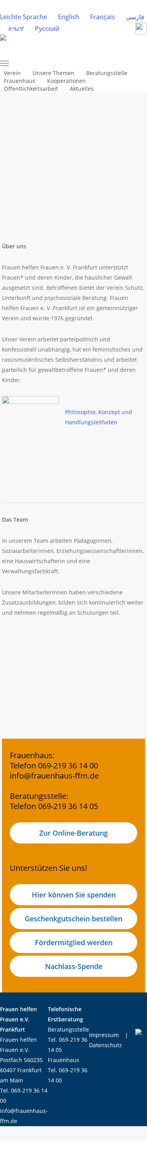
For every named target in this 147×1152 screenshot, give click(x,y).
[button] (31, 63)
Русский (47, 28)
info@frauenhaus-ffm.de (54, 775)
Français (102, 17)
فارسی (135, 17)
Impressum (104, 1035)
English (68, 17)
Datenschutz (105, 1045)
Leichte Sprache (23, 17)
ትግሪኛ (16, 28)
